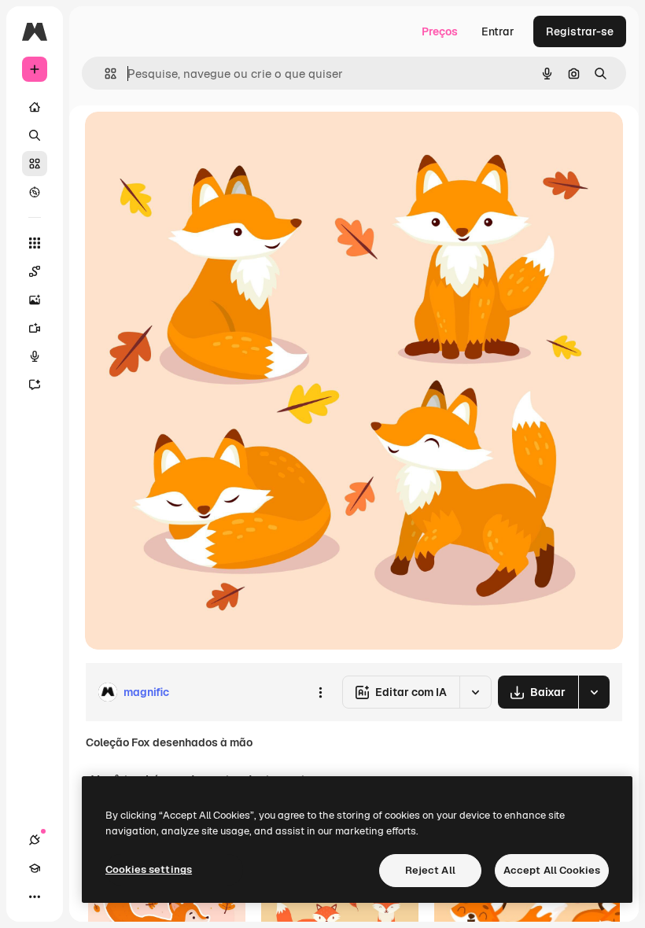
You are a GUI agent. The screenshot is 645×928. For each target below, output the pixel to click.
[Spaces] (34, 271)
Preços (440, 31)
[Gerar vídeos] (34, 328)
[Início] (34, 107)
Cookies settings (148, 869)
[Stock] (34, 163)
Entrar (497, 31)
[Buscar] (34, 135)
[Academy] (34, 868)
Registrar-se (580, 31)
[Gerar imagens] (34, 299)
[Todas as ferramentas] (34, 243)
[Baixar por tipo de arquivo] (594, 692)
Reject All (430, 870)
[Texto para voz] (34, 356)
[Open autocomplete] (104, 73)
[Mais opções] (320, 692)
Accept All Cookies (551, 870)
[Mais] (34, 896)
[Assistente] (34, 384)
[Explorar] (34, 191)
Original (186, 141)
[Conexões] (34, 840)
